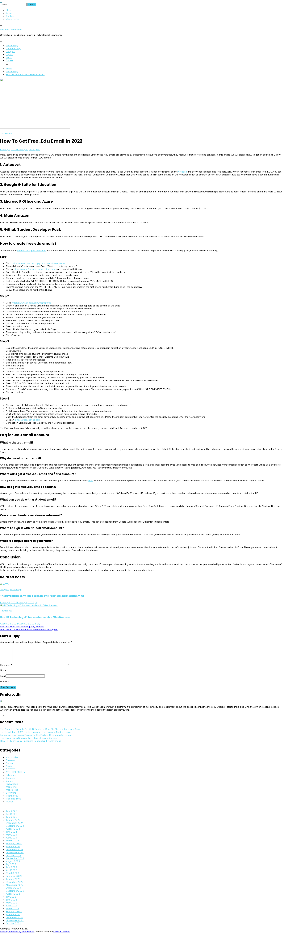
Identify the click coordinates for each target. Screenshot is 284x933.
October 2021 (13, 923)
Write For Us (12, 18)
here (90, 480)
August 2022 (13, 893)
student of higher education (31, 250)
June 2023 (11, 867)
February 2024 (14, 843)
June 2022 (11, 899)
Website (4, 681)
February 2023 (14, 876)
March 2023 (12, 873)
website (182, 171)
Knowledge (12, 783)
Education (11, 774)
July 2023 (11, 864)
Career (9, 60)
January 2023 (13, 878)
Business (10, 760)
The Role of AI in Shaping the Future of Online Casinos (28, 737)
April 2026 (11, 813)
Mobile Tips (12, 789)
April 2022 (11, 905)
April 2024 (11, 837)
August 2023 (13, 861)
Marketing (11, 786)
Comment (6, 664)
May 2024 (11, 834)
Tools (9, 57)
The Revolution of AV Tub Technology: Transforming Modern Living (42, 596)
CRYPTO (10, 769)
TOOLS (10, 801)
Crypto (9, 54)
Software (11, 792)
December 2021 (14, 917)
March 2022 (12, 908)
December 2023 (14, 849)
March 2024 (12, 840)
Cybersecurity (13, 48)
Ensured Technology (11, 29)
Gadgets (10, 51)
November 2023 (15, 852)
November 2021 (15, 920)
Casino (9, 766)
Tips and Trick (13, 798)
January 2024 (13, 846)
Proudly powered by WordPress (17, 931)
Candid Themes (61, 931)
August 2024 (13, 828)
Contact (10, 15)
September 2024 (15, 825)
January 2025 (13, 819)
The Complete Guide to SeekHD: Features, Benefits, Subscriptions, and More (40, 729)
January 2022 (13, 914)
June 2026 (11, 811)
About (9, 13)
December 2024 (14, 822)
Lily (38, 149)
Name (3, 670)
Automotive (12, 757)
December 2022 (14, 881)
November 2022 (15, 884)
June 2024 (11, 831)
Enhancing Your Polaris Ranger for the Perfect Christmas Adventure (36, 734)
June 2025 (11, 816)
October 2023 (13, 855)
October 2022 (13, 887)
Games (9, 780)
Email (3, 675)
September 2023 (15, 858)
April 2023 (11, 870)
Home (9, 10)
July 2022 (11, 896)
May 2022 (11, 902)
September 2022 (15, 890)
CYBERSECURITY (15, 772)
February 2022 (14, 911)
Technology (12, 45)
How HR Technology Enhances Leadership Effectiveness (35, 617)
